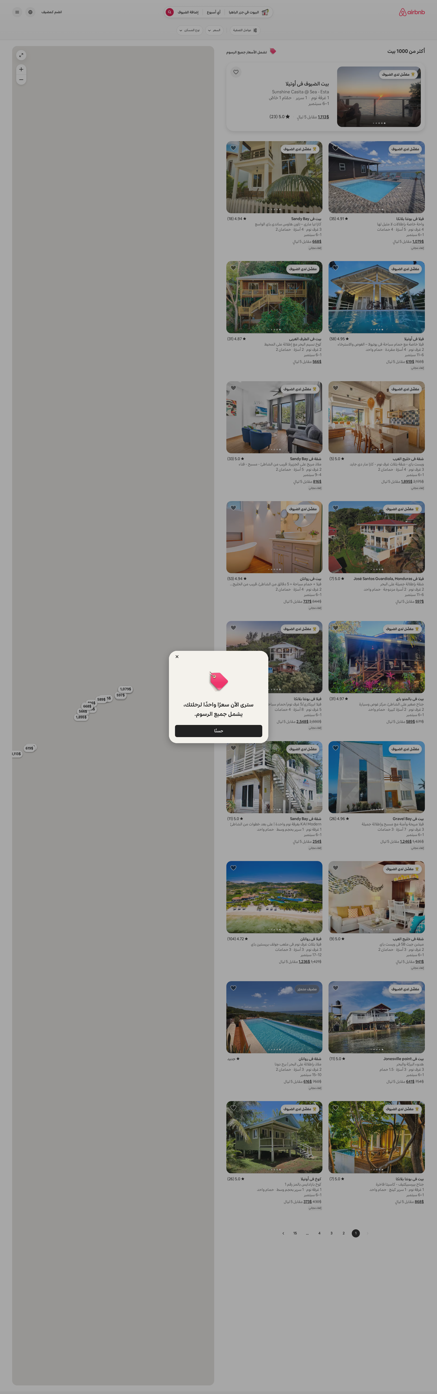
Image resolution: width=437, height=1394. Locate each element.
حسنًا (218, 730)
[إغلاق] (177, 657)
